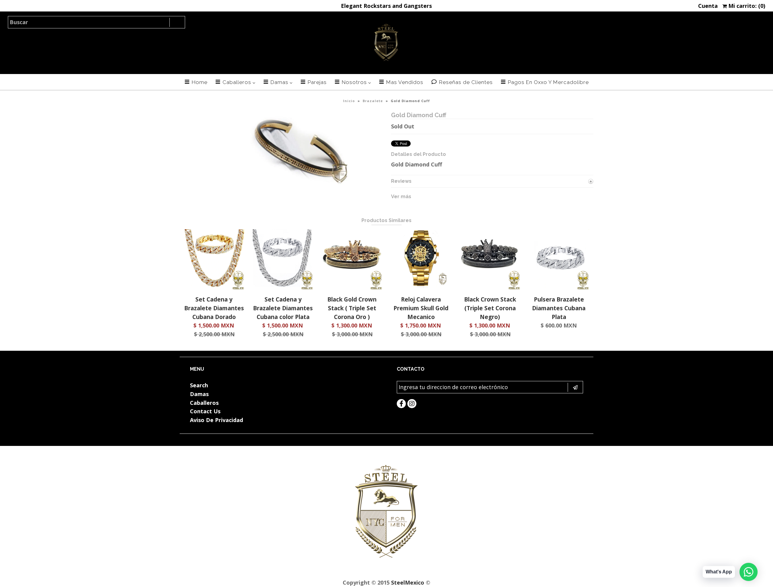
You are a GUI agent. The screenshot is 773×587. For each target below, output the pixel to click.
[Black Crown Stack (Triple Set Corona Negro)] (490, 287)
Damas (199, 394)
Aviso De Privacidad (216, 420)
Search (199, 385)
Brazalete (373, 100)
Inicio (349, 100)
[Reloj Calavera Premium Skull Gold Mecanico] (421, 287)
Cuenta (708, 5)
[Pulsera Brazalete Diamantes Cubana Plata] (559, 287)
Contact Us (205, 411)
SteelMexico (407, 582)
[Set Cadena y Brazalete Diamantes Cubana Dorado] (214, 287)
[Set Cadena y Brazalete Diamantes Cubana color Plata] (283, 287)
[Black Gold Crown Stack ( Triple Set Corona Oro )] (352, 287)
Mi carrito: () (746, 5)
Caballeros (204, 402)
